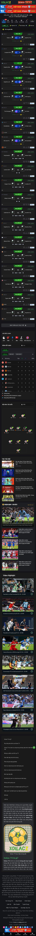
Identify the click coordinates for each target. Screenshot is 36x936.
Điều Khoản (19, 901)
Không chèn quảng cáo (9, 782)
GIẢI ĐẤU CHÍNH (6, 333)
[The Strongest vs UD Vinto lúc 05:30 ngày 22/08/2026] (18, 113)
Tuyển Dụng (25, 904)
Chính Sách (28, 901)
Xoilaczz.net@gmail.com (20, 922)
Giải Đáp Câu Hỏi (25, 907)
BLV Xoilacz (23, 25)
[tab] (4, 21)
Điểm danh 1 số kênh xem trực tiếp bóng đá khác (15, 791)
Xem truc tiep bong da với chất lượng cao (14, 765)
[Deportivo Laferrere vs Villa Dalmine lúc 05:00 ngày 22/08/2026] (18, 83)
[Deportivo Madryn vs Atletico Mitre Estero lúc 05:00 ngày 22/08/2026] (18, 68)
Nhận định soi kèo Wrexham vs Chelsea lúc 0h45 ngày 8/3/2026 (25, 541)
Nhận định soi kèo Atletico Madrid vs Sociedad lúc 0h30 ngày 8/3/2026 (26, 530)
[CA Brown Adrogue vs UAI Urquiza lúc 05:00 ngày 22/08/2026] (18, 98)
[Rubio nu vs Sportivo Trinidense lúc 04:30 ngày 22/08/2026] (18, 39)
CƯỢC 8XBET (28, 2)
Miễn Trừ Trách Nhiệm (12, 907)
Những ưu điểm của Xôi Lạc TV (11, 753)
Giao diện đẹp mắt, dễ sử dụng (11, 757)
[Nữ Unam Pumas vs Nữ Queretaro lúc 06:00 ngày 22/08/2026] (18, 142)
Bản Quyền (17, 904)
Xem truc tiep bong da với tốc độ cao (13, 770)
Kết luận (6, 795)
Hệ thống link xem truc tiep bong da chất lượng (15, 778)
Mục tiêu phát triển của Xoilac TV (12, 743)
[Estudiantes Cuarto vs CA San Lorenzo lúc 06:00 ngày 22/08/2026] (18, 127)
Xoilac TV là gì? (7, 739)
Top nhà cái (21, 2)
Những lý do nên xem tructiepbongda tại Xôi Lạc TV (16, 786)
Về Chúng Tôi (9, 901)
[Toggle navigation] (34, 2)
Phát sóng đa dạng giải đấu (10, 761)
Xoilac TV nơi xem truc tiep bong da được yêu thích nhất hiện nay (18, 748)
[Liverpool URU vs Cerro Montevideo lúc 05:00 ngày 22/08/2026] (18, 54)
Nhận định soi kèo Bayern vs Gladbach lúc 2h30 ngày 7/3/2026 (26, 552)
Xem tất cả (30, 504)
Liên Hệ (9, 904)
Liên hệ (6, 799)
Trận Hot (14, 25)
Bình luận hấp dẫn (8, 774)
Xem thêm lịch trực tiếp (17, 325)
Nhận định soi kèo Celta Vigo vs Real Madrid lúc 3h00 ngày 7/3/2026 (25, 563)
